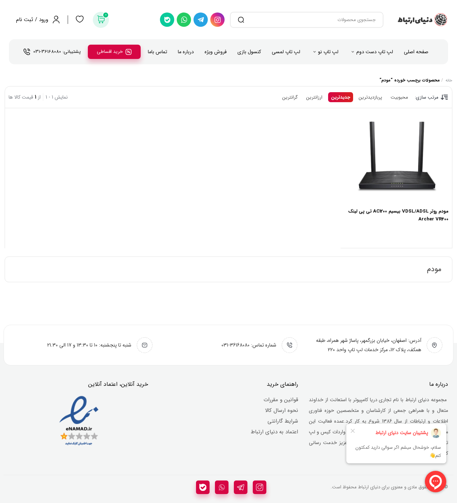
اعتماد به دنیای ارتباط (274, 432)
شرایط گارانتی (282, 421)
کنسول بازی (249, 52)
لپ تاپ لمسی (286, 52)
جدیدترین (340, 97)
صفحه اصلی (416, 52)
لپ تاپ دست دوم (374, 52)
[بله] (167, 20)
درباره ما (186, 52)
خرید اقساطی (110, 51)
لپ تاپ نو (328, 52)
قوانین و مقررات (280, 399)
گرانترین (290, 97)
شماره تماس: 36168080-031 (248, 345)
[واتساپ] (184, 20)
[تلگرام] (201, 20)
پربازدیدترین (370, 97)
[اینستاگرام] (217, 20)
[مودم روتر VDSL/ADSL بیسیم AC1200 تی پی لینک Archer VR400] (396, 158)
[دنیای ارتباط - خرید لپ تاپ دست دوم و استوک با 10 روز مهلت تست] (422, 20)
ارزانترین (314, 97)
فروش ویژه (216, 52)
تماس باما (157, 52)
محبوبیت (399, 97)
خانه (449, 81)
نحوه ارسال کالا (281, 410)
